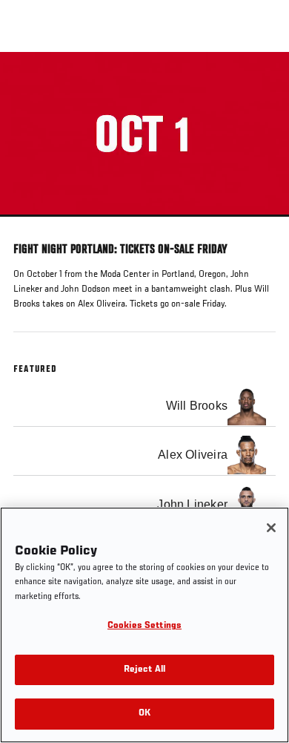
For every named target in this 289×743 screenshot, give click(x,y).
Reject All (144, 670)
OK (144, 714)
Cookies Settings (144, 626)
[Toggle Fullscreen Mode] (258, 225)
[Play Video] (145, 134)
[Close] (271, 527)
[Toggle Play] (31, 225)
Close (262, 80)
